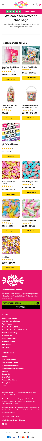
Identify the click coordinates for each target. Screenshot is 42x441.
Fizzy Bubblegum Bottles (30, 182)
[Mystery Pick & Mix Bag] (31, 55)
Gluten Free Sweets (9, 339)
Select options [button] (10, 118)
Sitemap (22, 420)
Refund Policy (6, 377)
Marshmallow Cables (29, 220)
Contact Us (6, 374)
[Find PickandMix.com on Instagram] (6, 424)
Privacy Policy (6, 383)
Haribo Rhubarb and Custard (8, 182)
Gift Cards (5, 347)
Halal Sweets (6, 344)
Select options (10, 79)
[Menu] (5, 4)
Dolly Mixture (6, 257)
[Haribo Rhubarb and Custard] (11, 170)
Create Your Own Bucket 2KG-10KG (14, 330)
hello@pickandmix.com (10, 420)
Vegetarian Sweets (8, 342)
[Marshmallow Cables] (31, 208)
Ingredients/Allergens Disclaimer (13, 368)
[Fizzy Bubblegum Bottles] (31, 170)
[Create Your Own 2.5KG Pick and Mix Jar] (11, 94)
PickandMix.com (7, 393)
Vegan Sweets (7, 336)
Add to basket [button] (11, 156)
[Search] (33, 4)
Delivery (5, 357)
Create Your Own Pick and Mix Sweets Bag (10, 68)
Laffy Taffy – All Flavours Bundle (10, 145)
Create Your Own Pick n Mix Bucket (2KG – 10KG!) (30, 106)
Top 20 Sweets (7, 324)
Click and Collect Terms (10, 362)
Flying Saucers (6, 220)
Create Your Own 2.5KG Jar (11, 327)
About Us (5, 371)
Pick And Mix (23, 296)
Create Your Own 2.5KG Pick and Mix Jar (9, 106)
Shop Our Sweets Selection (11, 321)
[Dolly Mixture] (11, 245)
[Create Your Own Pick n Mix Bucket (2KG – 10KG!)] (31, 94)
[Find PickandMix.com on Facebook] (3, 424)
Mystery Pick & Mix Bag (30, 67)
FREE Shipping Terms (9, 359)
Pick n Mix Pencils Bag (9, 333)
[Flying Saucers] (11, 208)
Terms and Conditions (9, 380)
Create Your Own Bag (9, 318)
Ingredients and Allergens (10, 365)
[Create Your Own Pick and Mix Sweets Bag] (11, 55)
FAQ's (4, 386)
